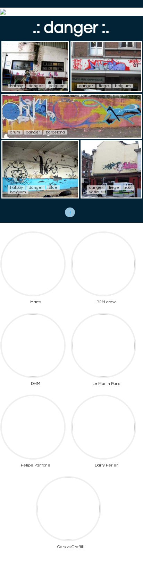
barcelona (55, 132)
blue (53, 187)
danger (36, 86)
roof (128, 187)
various (95, 192)
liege (104, 86)
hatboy (16, 86)
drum (15, 132)
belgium (57, 86)
